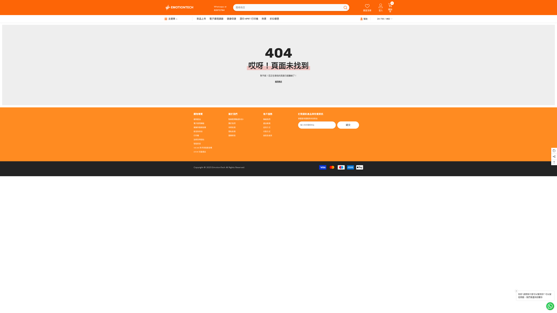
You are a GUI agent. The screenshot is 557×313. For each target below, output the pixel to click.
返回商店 (278, 82)
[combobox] (287, 7)
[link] (364, 18)
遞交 (348, 125)
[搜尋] (291, 7)
